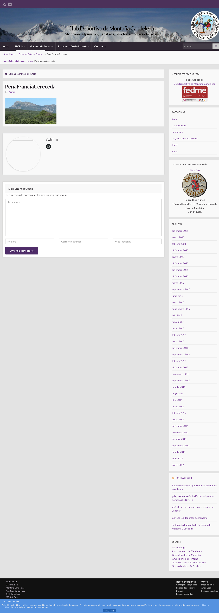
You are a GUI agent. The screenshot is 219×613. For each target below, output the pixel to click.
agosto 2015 (178, 386)
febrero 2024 (179, 243)
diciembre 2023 (180, 250)
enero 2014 (178, 464)
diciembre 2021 (180, 269)
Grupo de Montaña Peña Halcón (189, 562)
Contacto (100, 46)
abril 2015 (177, 399)
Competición (179, 125)
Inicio (6, 46)
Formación (177, 131)
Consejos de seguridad (186, 584)
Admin (12, 92)
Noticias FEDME (183, 478)
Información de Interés (73, 46)
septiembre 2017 (181, 308)
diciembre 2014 (180, 425)
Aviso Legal (206, 587)
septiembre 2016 (181, 354)
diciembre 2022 (180, 263)
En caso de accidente (185, 587)
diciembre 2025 (180, 230)
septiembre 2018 (181, 289)
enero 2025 (178, 237)
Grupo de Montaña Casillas (186, 566)
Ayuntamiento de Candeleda (187, 551)
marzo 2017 (178, 328)
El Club (19, 46)
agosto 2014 (178, 451)
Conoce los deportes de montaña (190, 517)
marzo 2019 (178, 282)
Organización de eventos (185, 138)
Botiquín (180, 591)
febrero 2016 (179, 360)
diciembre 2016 (180, 347)
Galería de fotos (40, 46)
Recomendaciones (186, 581)
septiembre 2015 (181, 380)
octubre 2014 (179, 438)
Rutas (12, 54)
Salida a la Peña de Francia (30, 54)
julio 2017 (177, 315)
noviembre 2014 (180, 432)
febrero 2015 (179, 412)
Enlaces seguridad (184, 594)
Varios (175, 151)
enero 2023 (178, 256)
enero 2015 (178, 419)
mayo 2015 (178, 393)
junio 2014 (177, 458)
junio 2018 (177, 295)
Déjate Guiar (194, 170)
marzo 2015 (178, 406)
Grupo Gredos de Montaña (186, 554)
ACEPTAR (109, 611)
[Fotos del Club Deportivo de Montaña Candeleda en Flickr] (10, 3)
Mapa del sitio (207, 584)
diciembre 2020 (180, 276)
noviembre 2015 (180, 373)
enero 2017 (178, 341)
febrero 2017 (179, 334)
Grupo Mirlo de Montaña (185, 558)
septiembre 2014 (181, 445)
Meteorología (179, 547)
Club (174, 118)
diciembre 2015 (180, 367)
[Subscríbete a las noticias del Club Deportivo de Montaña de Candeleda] (4, 3)
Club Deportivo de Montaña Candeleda (111, 28)
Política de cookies (209, 591)
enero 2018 (178, 302)
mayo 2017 (178, 321)
